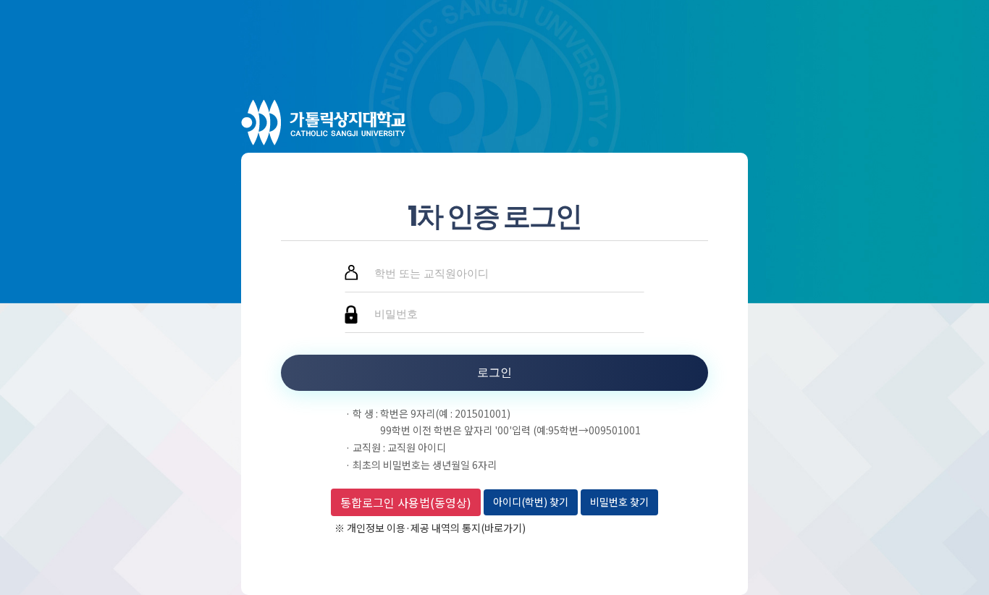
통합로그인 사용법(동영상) (405, 502)
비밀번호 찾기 (619, 501)
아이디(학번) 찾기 (530, 501)
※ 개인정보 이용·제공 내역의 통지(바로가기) (430, 527)
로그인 (494, 372)
